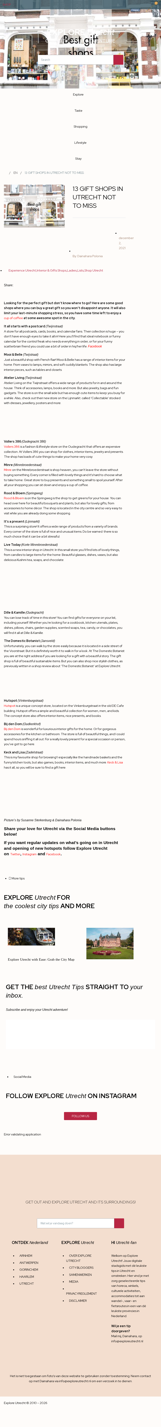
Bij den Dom (12, 729)
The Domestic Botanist (78, 666)
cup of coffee (13, 318)
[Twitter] (128, 1356)
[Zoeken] (118, 60)
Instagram (30, 854)
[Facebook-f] (120, 1356)
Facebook (95, 346)
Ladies (72, 270)
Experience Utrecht (22, 270)
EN (15, 173)
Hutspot (9, 706)
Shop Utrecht (93, 270)
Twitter (15, 854)
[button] (16, 285)
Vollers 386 (12, 447)
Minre (8, 470)
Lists (80, 270)
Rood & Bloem (14, 498)
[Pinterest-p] (135, 1356)
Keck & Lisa (115, 762)
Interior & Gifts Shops (51, 270)
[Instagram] (112, 1356)
